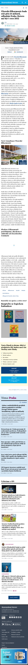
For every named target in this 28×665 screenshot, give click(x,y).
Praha (12, 398)
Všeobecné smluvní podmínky (17, 636)
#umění (18, 290)
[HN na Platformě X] (10, 617)
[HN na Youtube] (20, 617)
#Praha (4, 290)
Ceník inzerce (4, 639)
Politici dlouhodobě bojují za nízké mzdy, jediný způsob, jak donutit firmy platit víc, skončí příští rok (13, 549)
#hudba (23, 290)
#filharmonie (11, 290)
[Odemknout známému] (26, 8)
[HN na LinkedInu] (16, 617)
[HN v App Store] (16, 624)
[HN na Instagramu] (14, 617)
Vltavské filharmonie (20, 57)
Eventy (3, 645)
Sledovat (9, 51)
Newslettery (4, 647)
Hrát (8, 320)
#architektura (6, 293)
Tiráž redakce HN (5, 632)
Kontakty (4, 630)
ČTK (5, 22)
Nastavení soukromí (15, 634)
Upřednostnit (20, 51)
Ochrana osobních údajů (16, 630)
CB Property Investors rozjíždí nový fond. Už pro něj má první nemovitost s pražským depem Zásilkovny (13, 469)
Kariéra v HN (4, 636)
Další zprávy (14, 597)
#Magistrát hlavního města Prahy (11, 296)
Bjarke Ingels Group (21, 42)
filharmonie (4, 93)
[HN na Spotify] (18, 617)
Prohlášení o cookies (15, 632)
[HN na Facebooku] (12, 617)
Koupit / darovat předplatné (8, 642)
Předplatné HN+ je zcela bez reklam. (20, 389)
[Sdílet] (23, 8)
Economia (4, 634)
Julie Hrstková (9, 544)
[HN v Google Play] (6, 624)
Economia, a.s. (11, 609)
